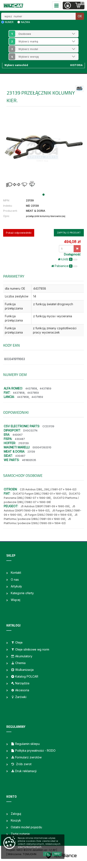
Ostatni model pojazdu (26, 827)
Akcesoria (22, 690)
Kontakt (16, 572)
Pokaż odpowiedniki (18, 232)
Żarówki (20, 697)
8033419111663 (14, 359)
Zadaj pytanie (20, 834)
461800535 (29, 460)
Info (57, 854)
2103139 (23, 443)
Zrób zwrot (23, 764)
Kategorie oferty (22, 593)
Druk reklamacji (26, 771)
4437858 (31, 388)
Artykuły (16, 586)
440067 (17, 434)
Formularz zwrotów (28, 757)
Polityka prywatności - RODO (35, 750)
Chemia (20, 663)
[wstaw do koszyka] (77, 248)
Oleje (19, 642)
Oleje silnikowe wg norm (32, 649)
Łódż (66, 259)
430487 (20, 439)
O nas (15, 579)
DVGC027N (30, 430)
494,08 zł (72, 241)
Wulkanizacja (24, 669)
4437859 (45, 388)
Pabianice (63, 266)
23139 (31, 451)
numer (9, 22)
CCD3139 (48, 426)
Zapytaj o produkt (69, 232)
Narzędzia (22, 683)
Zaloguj (16, 813)
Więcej (15, 600)
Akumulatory (23, 656)
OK (80, 16)
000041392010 (42, 447)
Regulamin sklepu (27, 744)
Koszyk (16, 820)
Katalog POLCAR (26, 676)
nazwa (25, 22)
